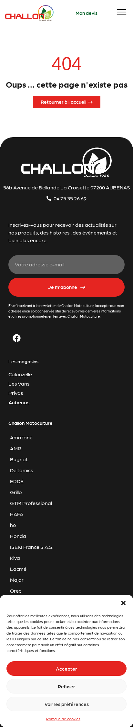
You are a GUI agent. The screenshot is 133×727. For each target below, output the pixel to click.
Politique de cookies (63, 718)
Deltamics (21, 470)
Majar (17, 580)
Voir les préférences (67, 704)
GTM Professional (31, 503)
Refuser (66, 686)
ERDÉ (17, 481)
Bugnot (19, 459)
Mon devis (86, 13)
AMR (15, 448)
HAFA (16, 514)
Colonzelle (20, 374)
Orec (15, 591)
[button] (123, 603)
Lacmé (18, 569)
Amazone (21, 437)
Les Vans (19, 383)
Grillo (16, 492)
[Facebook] (16, 338)
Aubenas (19, 402)
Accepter (66, 669)
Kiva (15, 558)
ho (13, 525)
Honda (18, 536)
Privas (15, 393)
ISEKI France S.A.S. (31, 547)
